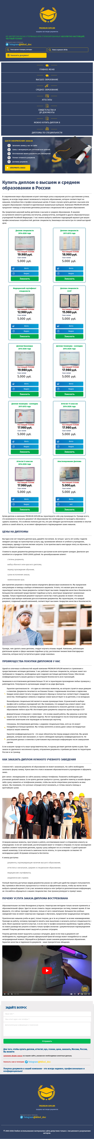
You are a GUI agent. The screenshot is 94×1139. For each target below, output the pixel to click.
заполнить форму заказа (12, 1056)
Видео (26, 273)
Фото (26, 268)
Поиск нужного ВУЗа (60, 50)
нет (71, 504)
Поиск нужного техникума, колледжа (21, 49)
